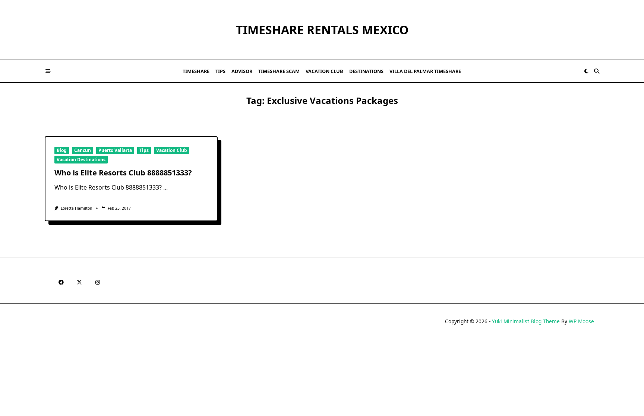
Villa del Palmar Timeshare (425, 71)
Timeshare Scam (279, 71)
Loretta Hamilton (76, 208)
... (165, 187)
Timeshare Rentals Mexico (322, 30)
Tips (220, 71)
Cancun (82, 150)
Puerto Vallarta (115, 150)
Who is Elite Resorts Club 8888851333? (123, 173)
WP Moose (581, 321)
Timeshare (196, 71)
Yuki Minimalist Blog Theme (526, 321)
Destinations (366, 71)
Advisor (241, 71)
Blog (62, 150)
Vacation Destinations (81, 159)
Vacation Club (324, 71)
